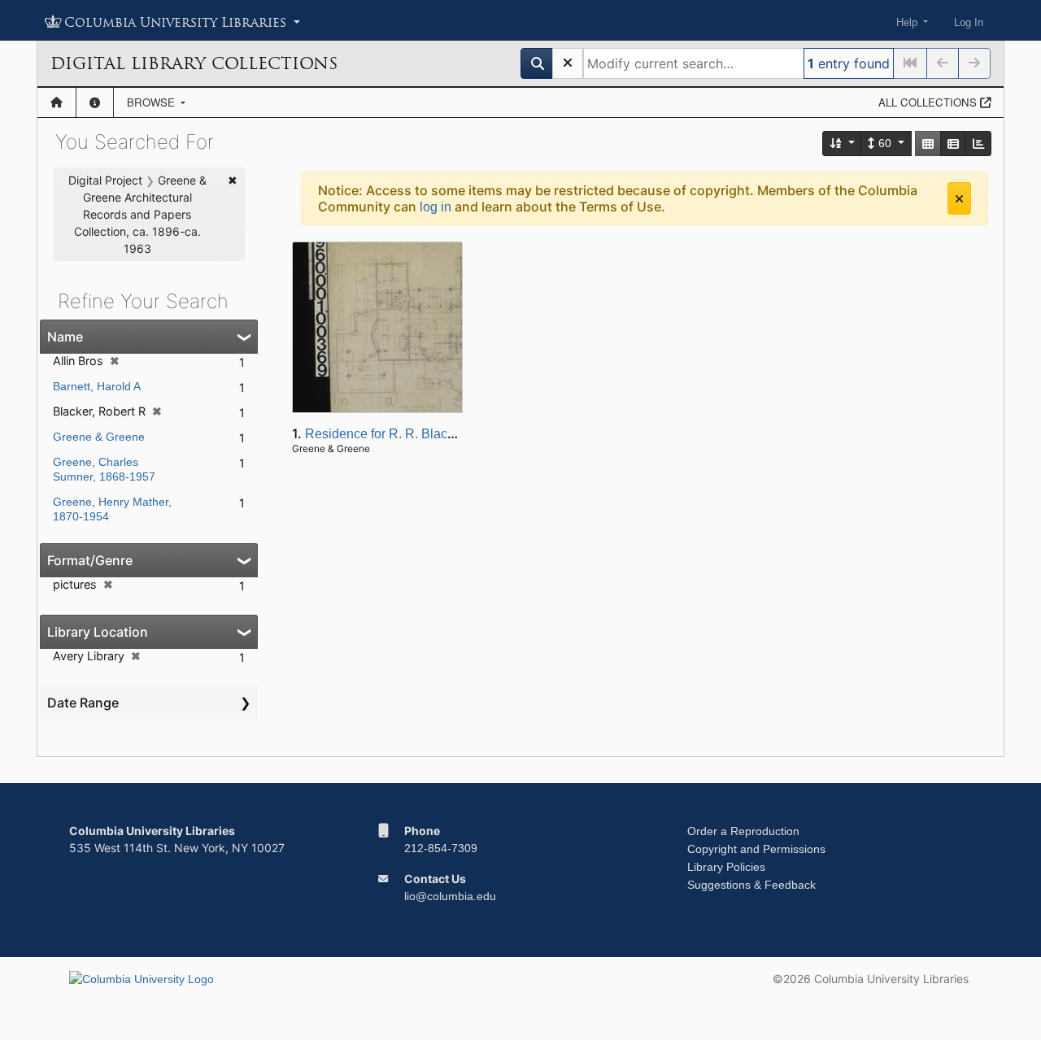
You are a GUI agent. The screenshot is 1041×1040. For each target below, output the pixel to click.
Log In (968, 22)
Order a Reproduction (743, 831)
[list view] (953, 143)
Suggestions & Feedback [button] (751, 884)
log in (435, 207)
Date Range (83, 702)
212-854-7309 (440, 848)
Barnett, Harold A (97, 386)
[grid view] (928, 143)
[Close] (959, 198)
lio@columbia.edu (450, 896)
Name (65, 337)
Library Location (97, 632)
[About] (94, 102)
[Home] (56, 102)
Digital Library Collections (194, 63)
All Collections (929, 102)
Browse (152, 102)
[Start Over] (567, 63)
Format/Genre (90, 560)
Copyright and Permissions (756, 848)
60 (885, 143)
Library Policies (726, 866)
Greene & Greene (99, 436)
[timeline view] (978, 143)
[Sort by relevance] (842, 143)
